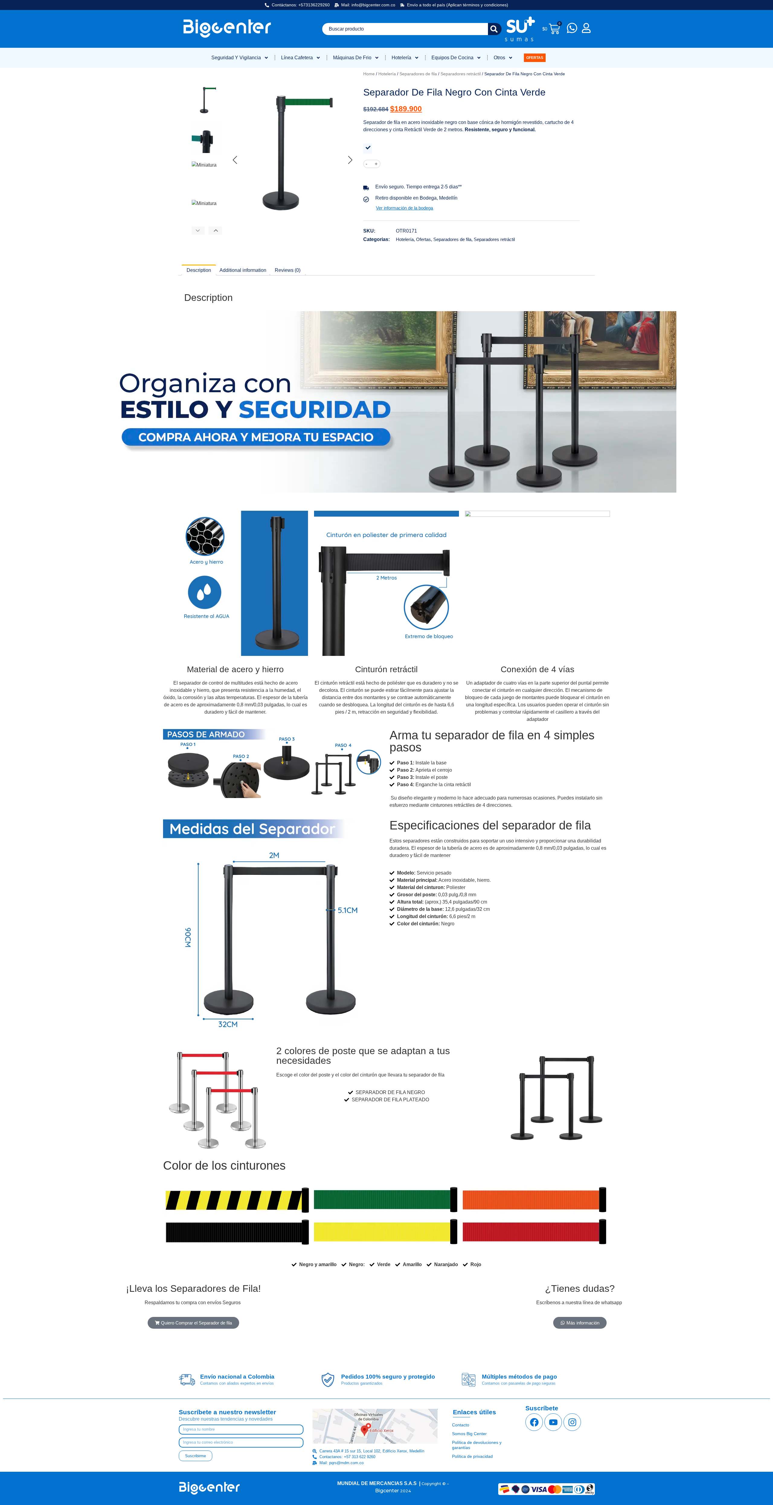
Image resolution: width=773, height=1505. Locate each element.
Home (369, 73)
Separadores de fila (418, 73)
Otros (499, 57)
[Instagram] (572, 1422)
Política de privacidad (472, 1456)
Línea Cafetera (297, 57)
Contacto (460, 1424)
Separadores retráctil (461, 73)
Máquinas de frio (352, 57)
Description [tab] (199, 270)
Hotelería (401, 57)
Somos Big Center (469, 1433)
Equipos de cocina (452, 57)
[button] (198, 230)
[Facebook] (534, 1422)
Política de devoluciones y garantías (477, 1445)
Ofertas (423, 239)
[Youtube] (553, 1422)
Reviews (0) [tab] (287, 270)
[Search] (495, 29)
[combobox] (405, 29)
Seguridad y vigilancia (236, 57)
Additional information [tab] (243, 270)
